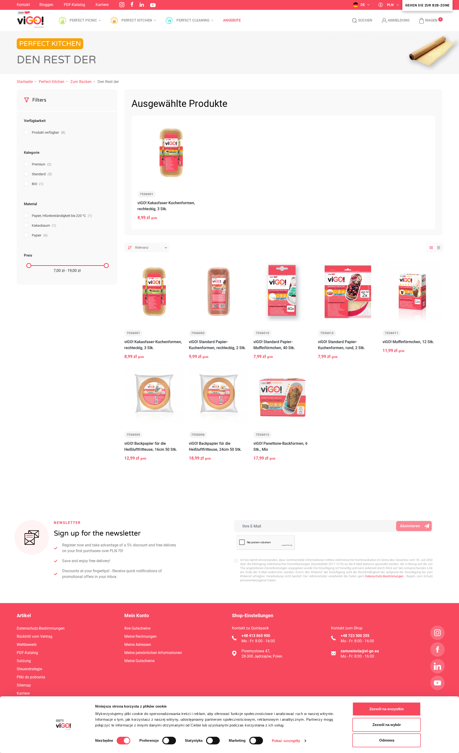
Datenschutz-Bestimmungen (384, 576)
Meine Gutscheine (139, 661)
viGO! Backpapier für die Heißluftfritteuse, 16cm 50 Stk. (150, 446)
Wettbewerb (27, 644)
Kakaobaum (44, 225)
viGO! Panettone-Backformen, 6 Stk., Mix (280, 446)
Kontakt (23, 4)
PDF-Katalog (74, 4)
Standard (42, 174)
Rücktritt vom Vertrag (34, 636)
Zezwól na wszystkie (386, 709)
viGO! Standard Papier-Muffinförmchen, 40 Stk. (274, 345)
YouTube (153, 5)
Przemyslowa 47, (255, 651)
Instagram (122, 4)
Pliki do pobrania (31, 677)
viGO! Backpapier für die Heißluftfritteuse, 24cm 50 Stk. (215, 446)
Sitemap (24, 685)
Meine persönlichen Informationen (153, 652)
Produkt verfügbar (48, 132)
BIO (38, 184)
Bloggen (46, 4)
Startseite (25, 81)
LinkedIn (142, 4)
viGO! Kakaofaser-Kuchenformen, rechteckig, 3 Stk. (166, 206)
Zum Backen (81, 81)
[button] (426, 20)
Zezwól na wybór (386, 725)
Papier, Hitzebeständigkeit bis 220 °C (62, 216)
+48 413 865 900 (255, 635)
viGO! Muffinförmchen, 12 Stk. (408, 342)
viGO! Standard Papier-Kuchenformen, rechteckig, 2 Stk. (217, 345)
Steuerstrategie (29, 669)
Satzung (24, 661)
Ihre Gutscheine (137, 628)
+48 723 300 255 (355, 635)
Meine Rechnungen (140, 636)
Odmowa (386, 740)
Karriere (102, 4)
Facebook (132, 4)
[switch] (169, 740)
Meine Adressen (137, 644)
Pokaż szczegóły (286, 741)
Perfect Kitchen (51, 81)
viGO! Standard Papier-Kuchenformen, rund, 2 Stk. (341, 345)
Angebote (232, 20)
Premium (41, 164)
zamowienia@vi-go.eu (360, 651)
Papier (40, 235)
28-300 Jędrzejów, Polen (261, 656)
